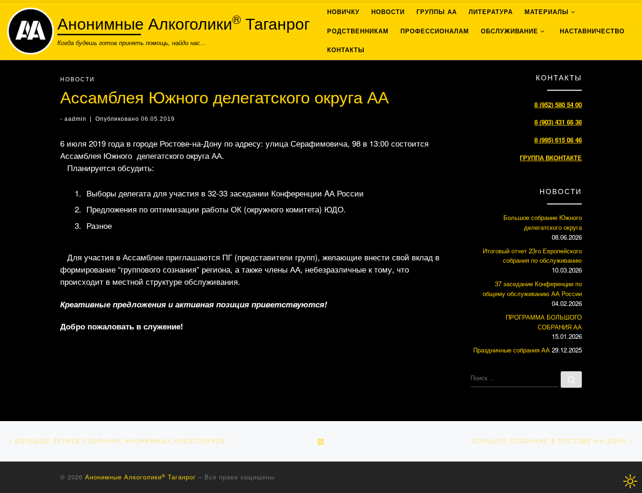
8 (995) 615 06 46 (558, 139)
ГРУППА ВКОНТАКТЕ (551, 157)
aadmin (75, 119)
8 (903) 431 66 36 (558, 121)
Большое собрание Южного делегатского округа (542, 222)
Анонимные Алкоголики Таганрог (140, 476)
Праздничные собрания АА (511, 349)
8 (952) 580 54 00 (558, 104)
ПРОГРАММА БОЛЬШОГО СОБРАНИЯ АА (544, 322)
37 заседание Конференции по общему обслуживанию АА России (532, 288)
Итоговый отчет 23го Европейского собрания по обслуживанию (532, 255)
